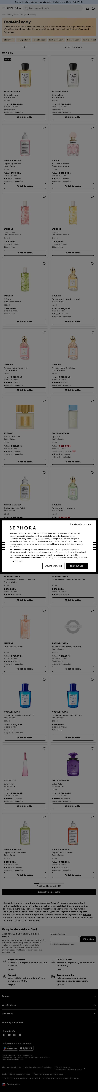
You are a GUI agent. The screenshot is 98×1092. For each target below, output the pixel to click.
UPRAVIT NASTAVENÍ (53, 566)
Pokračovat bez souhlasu (80, 524)
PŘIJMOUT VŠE (76, 566)
